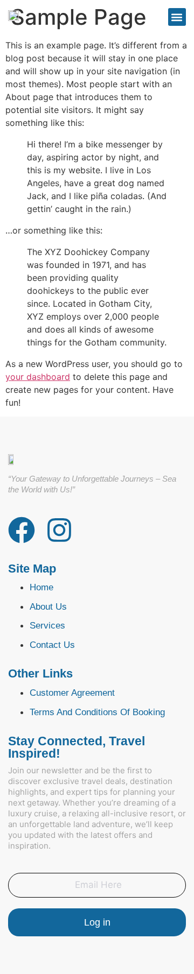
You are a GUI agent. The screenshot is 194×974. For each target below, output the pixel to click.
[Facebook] (21, 530)
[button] (177, 17)
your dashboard (37, 376)
